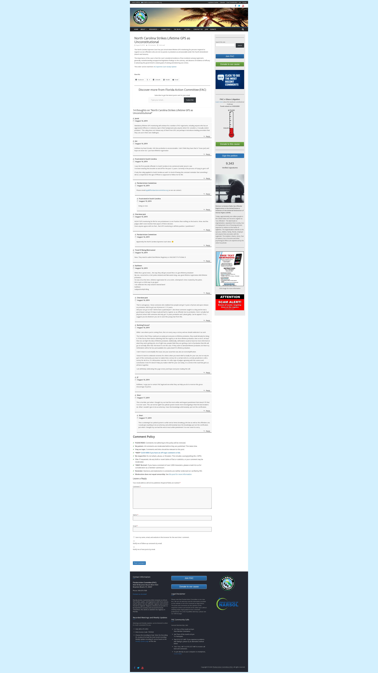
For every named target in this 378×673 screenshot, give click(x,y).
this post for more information (180, 474)
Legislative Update (213, 2)
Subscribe (190, 100)
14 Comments (152, 45)
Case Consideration (231, 2)
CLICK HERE (178, 654)
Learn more (219, 102)
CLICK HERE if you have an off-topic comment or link (160, 453)
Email (135, 526)
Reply (208, 136)
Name (135, 515)
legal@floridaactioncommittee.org (156, 190)
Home (136, 29)
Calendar (222, 2)
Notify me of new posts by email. (144, 549)
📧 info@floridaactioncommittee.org (151, 2)
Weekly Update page (142, 641)
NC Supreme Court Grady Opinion (165, 67)
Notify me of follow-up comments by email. (147, 543)
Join (240, 2)
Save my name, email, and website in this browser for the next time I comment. (162, 537)
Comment (137, 486)
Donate (244, 2)
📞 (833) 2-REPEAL (135, 2)
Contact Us (198, 29)
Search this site (220, 42)
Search (240, 45)
